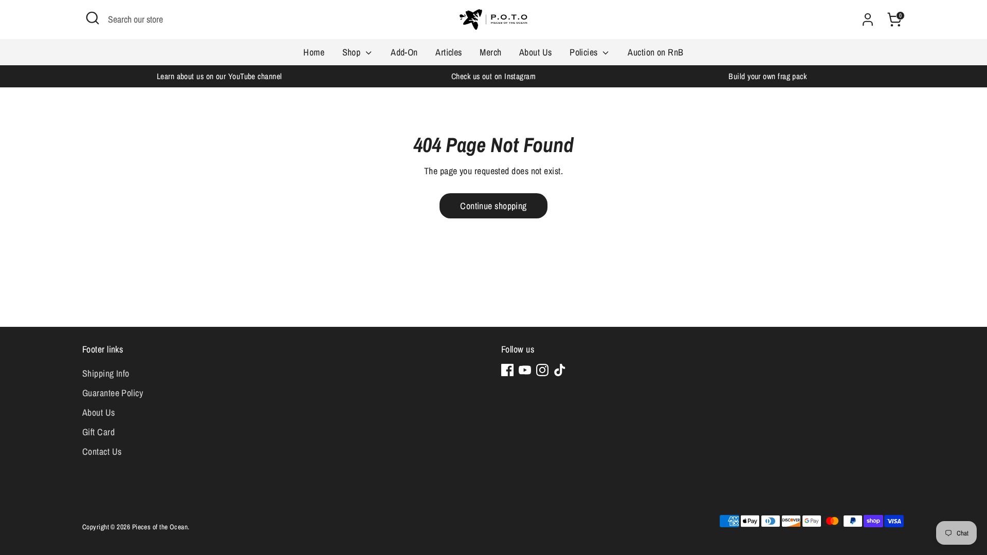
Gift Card (98, 431)
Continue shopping (493, 205)
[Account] (867, 19)
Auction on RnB (655, 52)
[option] (219, 76)
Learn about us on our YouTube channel (219, 76)
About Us (535, 52)
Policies (585, 52)
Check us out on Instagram (493, 76)
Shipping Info (106, 373)
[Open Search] (92, 18)
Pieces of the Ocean (160, 526)
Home (313, 52)
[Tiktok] (560, 370)
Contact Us (102, 451)
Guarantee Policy (112, 392)
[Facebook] (507, 370)
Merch (490, 52)
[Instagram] (542, 370)
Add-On (404, 52)
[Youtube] (525, 370)
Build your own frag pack (767, 76)
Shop (352, 52)
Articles (448, 52)
